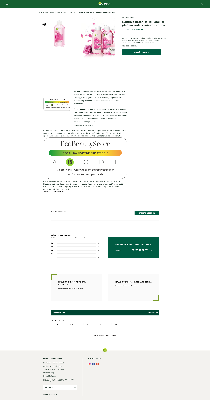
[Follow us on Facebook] (94, 364)
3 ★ (86, 324)
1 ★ (57, 324)
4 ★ (101, 324)
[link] (146, 30)
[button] (153, 312)
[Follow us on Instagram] (90, 364)
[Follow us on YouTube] (97, 364)
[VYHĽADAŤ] (202, 4)
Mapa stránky (48, 373)
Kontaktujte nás (49, 376)
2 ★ (71, 324)
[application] (60, 387)
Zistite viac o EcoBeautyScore (53, 191)
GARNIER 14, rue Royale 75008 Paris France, (58, 380)
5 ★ (116, 324)
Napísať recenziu (147, 213)
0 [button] (75, 243)
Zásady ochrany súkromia (53, 369)
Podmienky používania (52, 366)
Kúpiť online (141, 52)
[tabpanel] (85, 70)
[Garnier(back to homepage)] (105, 4)
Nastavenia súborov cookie (54, 363)
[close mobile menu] (7, 4)
